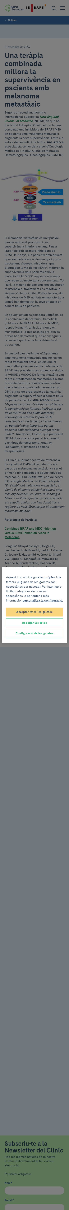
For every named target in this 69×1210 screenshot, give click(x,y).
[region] (34, 605)
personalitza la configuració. (42, 600)
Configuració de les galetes (34, 633)
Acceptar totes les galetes (34, 611)
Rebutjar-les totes (34, 622)
